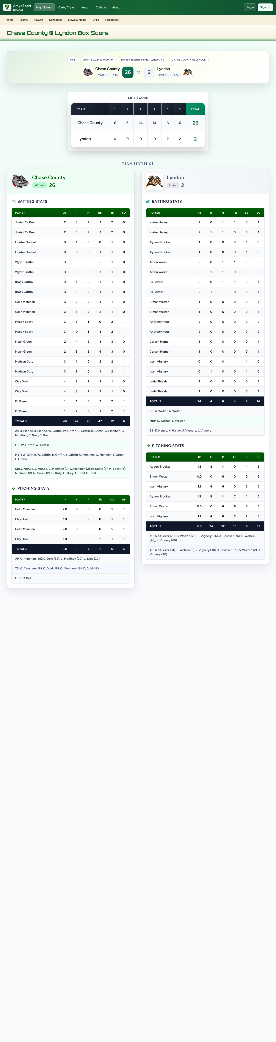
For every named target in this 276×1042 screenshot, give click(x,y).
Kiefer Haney (159, 222)
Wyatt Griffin (24, 262)
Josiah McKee (24, 222)
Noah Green (23, 342)
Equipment (112, 19)
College (101, 7)
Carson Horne (159, 342)
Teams (23, 19)
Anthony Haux (159, 322)
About (116, 7)
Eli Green (21, 401)
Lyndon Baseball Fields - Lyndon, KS (142, 59)
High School (44, 7)
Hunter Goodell (25, 242)
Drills (96, 19)
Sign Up (265, 7)
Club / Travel (66, 7)
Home (9, 19)
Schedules (55, 19)
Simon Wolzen (159, 302)
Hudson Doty (24, 361)
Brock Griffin (24, 282)
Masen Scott (24, 322)
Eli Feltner (156, 282)
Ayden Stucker (160, 242)
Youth (85, 7)
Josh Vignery (159, 361)
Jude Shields (158, 381)
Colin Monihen (25, 302)
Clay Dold (21, 381)
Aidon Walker (159, 262)
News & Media (77, 19)
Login (250, 7)
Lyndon (163, 68)
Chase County (107, 68)
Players (38, 19)
